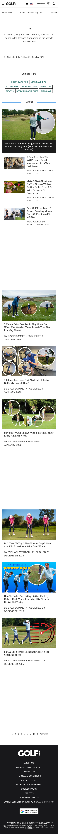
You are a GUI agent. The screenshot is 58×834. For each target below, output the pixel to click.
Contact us (29, 772)
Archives (44, 734)
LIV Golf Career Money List (30, 12)
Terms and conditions (29, 776)
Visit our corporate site (38, 823)
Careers (29, 793)
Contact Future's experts (29, 767)
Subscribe (41, 4)
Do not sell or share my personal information (29, 802)
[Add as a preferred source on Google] (29, 811)
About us (29, 763)
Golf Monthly (13, 57)
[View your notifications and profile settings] (27, 3)
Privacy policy (29, 780)
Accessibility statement (29, 784)
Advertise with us (29, 797)
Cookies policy (29, 789)
